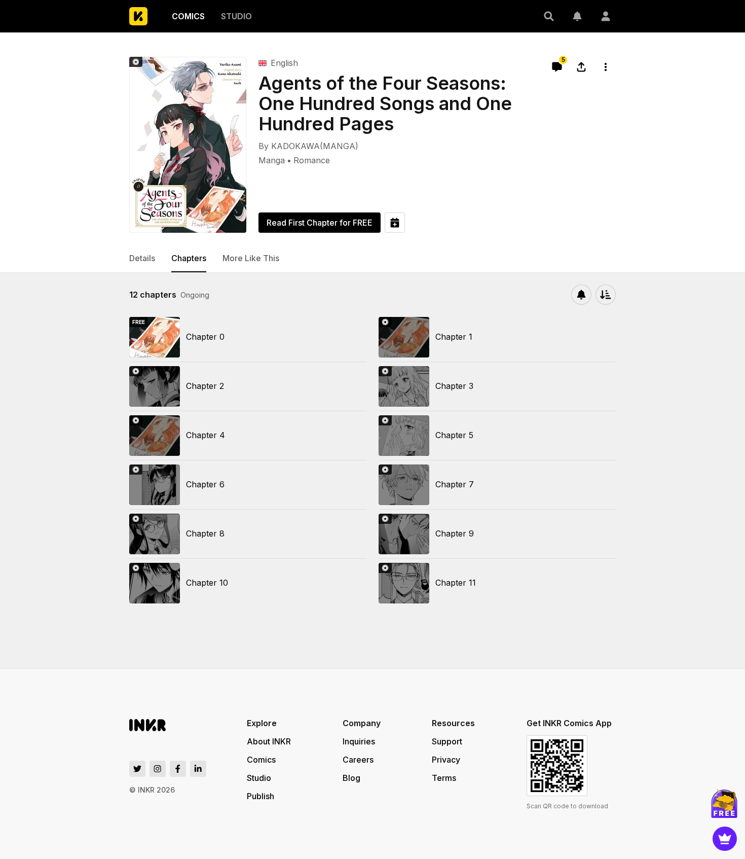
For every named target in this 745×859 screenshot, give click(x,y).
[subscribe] (581, 294)
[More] (605, 67)
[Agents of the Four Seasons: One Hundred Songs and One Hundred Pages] (187, 145)
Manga (271, 160)
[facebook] (178, 769)
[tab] (142, 258)
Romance (311, 160)
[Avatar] (605, 16)
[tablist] (372, 258)
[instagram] (158, 769)
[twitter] (137, 769)
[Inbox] (577, 16)
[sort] (605, 294)
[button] (549, 16)
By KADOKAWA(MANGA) (308, 146)
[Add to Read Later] (395, 222)
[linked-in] (198, 769)
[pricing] (725, 839)
